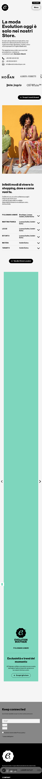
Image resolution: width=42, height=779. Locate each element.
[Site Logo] (5, 7)
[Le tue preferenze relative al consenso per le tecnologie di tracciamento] (2, 584)
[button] (2, 481)
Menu (36, 7)
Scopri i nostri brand (31, 97)
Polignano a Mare (21, 648)
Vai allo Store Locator (22, 261)
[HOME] (4, 770)
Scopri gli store (22, 675)
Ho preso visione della (14, 732)
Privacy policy (21, 732)
